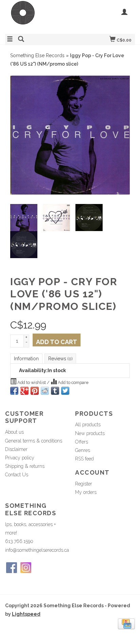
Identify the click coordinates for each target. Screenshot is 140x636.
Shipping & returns (25, 466)
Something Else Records (37, 55)
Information (26, 358)
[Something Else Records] (37, 16)
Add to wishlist (31, 382)
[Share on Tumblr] (55, 391)
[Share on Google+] (24, 391)
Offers (81, 442)
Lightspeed (26, 614)
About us (14, 432)
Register (83, 483)
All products (88, 424)
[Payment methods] (126, 623)
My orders (86, 492)
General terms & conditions (33, 441)
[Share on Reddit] (45, 391)
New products (90, 433)
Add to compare (72, 382)
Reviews (60, 358)
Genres (82, 450)
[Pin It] (35, 391)
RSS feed (84, 458)
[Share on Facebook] (14, 391)
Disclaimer (16, 449)
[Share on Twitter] (65, 391)
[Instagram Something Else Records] (25, 567)
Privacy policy (19, 457)
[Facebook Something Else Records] (11, 567)
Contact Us (16, 474)
